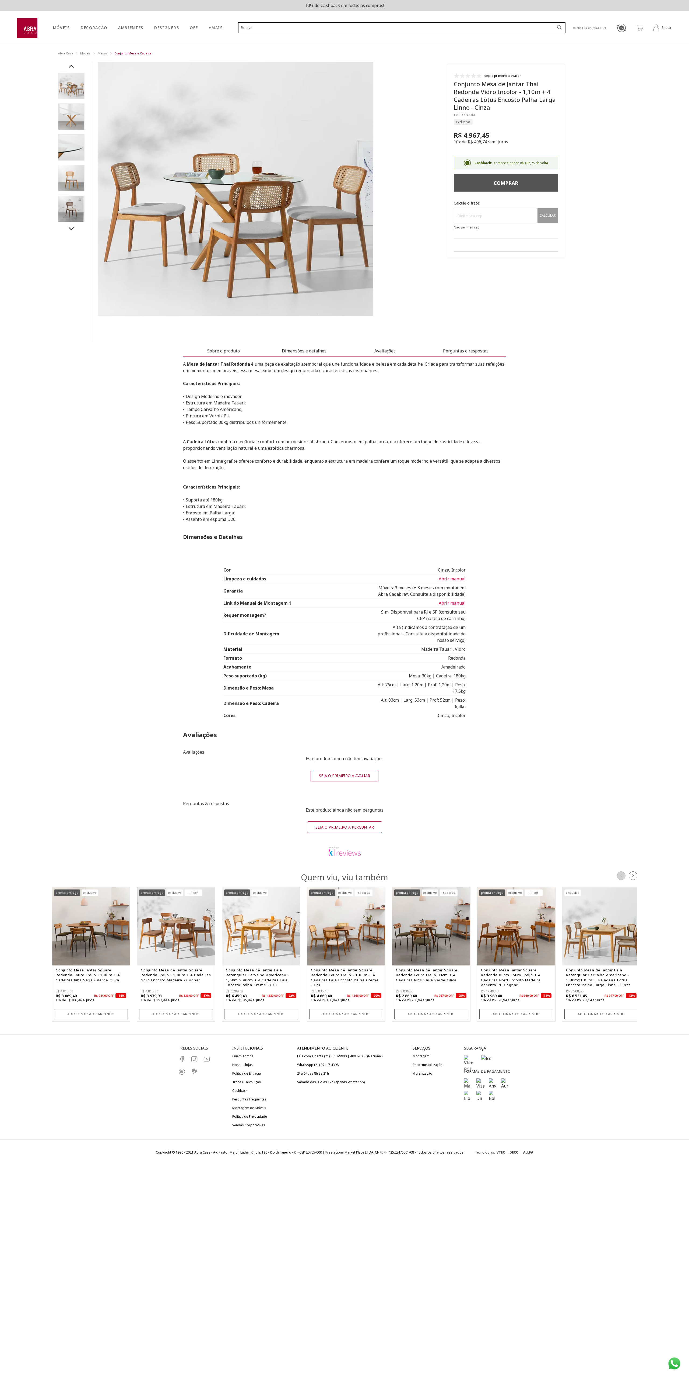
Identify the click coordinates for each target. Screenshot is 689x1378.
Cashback (239, 1090)
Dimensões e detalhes (304, 351)
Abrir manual (452, 579)
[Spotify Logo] (182, 1072)
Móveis (85, 53)
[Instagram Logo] (194, 1059)
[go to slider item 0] (71, 86)
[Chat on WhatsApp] (674, 1364)
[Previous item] (71, 66)
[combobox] (399, 28)
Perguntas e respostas (465, 351)
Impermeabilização (427, 1064)
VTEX (501, 1152)
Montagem (421, 1056)
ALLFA (528, 1152)
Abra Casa (65, 53)
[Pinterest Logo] (194, 1072)
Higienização (422, 1073)
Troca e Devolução (246, 1082)
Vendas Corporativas (248, 1125)
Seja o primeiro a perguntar (344, 827)
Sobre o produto (223, 351)
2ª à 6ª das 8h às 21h (313, 1073)
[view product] (91, 926)
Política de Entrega (246, 1073)
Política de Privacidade (249, 1116)
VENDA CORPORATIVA (590, 28)
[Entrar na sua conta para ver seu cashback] (621, 28)
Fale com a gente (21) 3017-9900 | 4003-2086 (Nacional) (339, 1056)
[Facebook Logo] (182, 1059)
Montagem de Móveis (249, 1108)
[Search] (560, 28)
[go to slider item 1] (71, 116)
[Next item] (71, 228)
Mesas (102, 53)
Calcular (548, 215)
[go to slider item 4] (71, 209)
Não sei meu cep (467, 227)
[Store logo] (27, 28)
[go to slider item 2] (71, 147)
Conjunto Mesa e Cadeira (133, 53)
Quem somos (243, 1056)
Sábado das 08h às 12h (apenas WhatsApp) (331, 1082)
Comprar (506, 183)
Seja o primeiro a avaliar (344, 775)
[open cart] (640, 27)
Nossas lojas (242, 1064)
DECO (514, 1152)
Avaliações (385, 351)
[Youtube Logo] (207, 1059)
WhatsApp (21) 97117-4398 (318, 1064)
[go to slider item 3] (71, 178)
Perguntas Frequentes (249, 1099)
